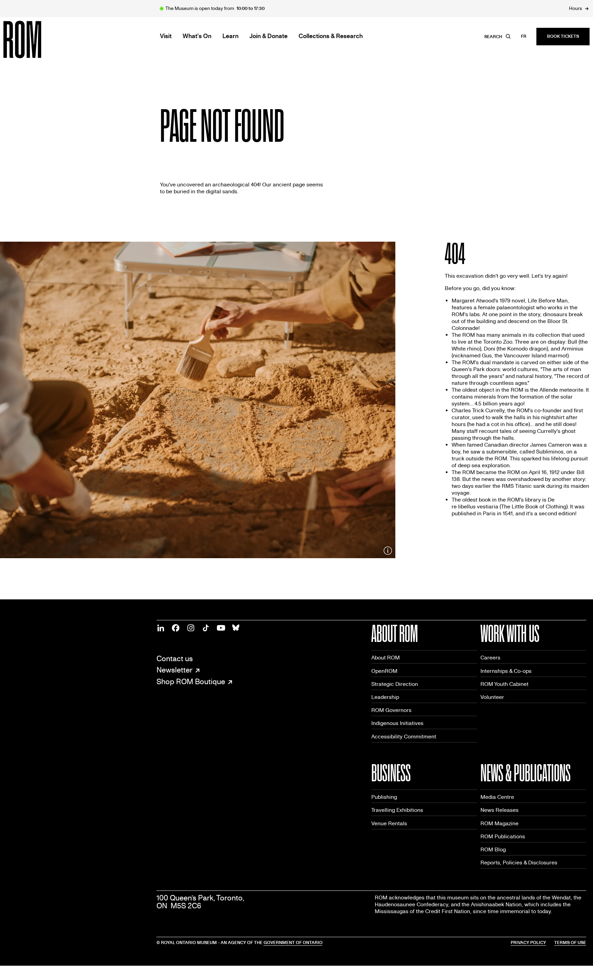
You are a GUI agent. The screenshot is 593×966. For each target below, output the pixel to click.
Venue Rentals (389, 823)
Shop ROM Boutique (190, 682)
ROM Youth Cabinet (504, 684)
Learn (230, 36)
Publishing (384, 797)
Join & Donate (268, 36)
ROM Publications (502, 836)
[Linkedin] (160, 628)
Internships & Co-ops (506, 671)
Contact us (174, 659)
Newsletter (174, 670)
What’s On (197, 36)
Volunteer (492, 697)
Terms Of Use (570, 942)
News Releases (499, 810)
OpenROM (384, 671)
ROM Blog (493, 849)
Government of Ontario (293, 942)
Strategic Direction (394, 684)
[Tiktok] (206, 628)
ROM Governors (391, 710)
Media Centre (497, 797)
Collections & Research (331, 36)
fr (523, 36)
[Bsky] (236, 628)
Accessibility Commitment (403, 736)
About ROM (385, 657)
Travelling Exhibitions (397, 810)
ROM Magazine (499, 823)
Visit (166, 36)
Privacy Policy (528, 942)
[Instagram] (191, 628)
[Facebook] (176, 628)
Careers (490, 657)
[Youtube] (221, 628)
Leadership (385, 697)
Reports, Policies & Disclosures (518, 862)
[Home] (37, 39)
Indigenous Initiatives (397, 723)
